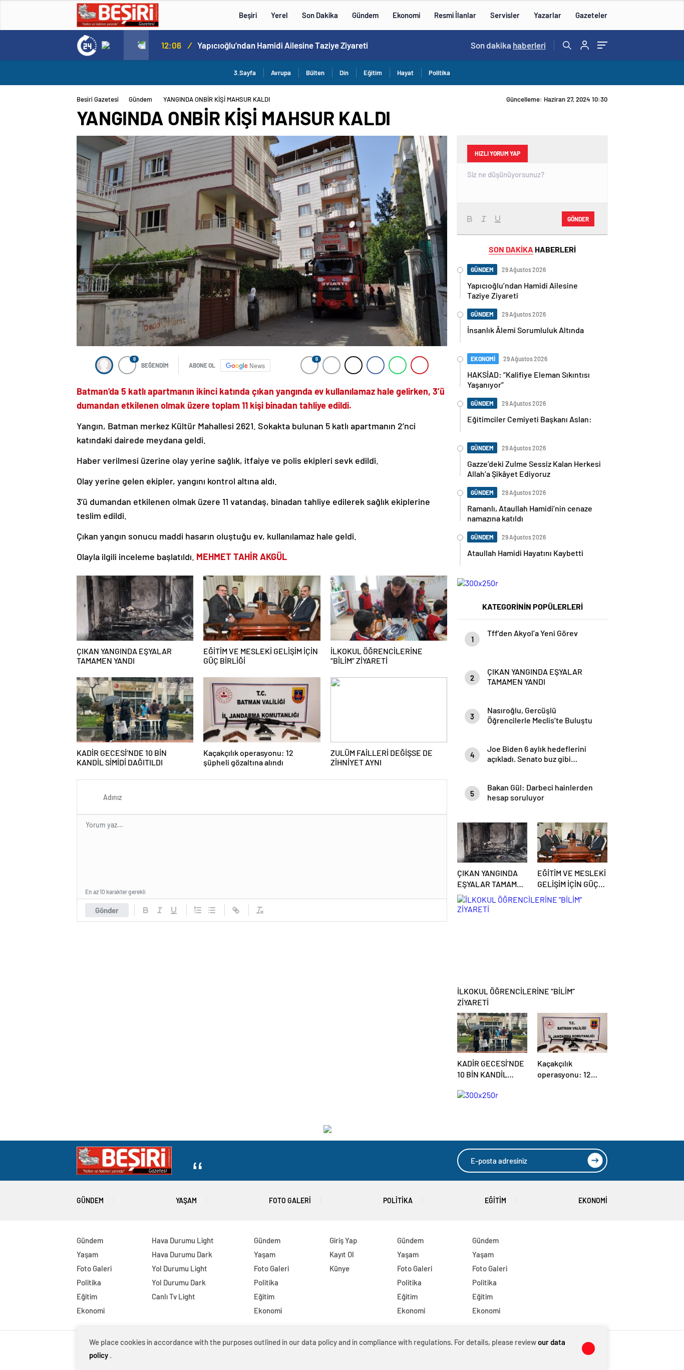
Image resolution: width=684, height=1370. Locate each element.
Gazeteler (591, 15)
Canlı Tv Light (173, 1296)
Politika (439, 73)
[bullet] (212, 910)
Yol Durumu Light (179, 1268)
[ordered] (198, 910)
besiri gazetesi (98, 99)
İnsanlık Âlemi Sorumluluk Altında (258, 45)
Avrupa (281, 73)
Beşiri (248, 15)
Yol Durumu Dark (179, 1282)
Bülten (315, 73)
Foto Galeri (290, 1200)
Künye (339, 1268)
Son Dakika (320, 15)
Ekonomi (406, 15)
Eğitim (373, 73)
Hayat (405, 73)
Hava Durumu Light (183, 1240)
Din (344, 73)
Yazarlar (547, 15)
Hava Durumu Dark (182, 1254)
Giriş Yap (343, 1240)
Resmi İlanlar (455, 15)
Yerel (279, 15)
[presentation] (111, 45)
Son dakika (508, 45)
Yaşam (186, 1200)
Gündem (365, 15)
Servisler (505, 15)
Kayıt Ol (341, 1254)
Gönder (107, 910)
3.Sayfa (245, 73)
